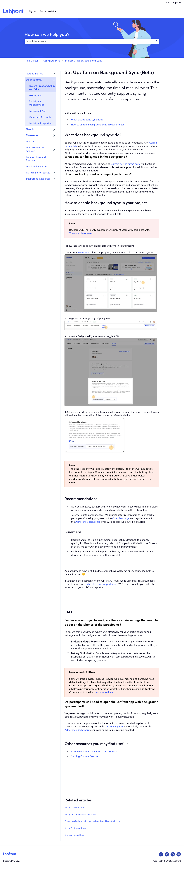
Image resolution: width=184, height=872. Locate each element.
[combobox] (89, 41)
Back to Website (48, 12)
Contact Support (173, 3)
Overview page (120, 518)
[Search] (156, 41)
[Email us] (178, 854)
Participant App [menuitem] (37, 111)
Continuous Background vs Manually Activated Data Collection (92, 821)
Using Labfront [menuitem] (34, 80)
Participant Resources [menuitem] (38, 172)
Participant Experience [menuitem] (41, 123)
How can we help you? (47, 35)
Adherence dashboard (87, 522)
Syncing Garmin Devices (84, 756)
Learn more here (104, 692)
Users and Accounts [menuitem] (40, 117)
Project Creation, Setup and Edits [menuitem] (42, 87)
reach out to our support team (100, 584)
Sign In (32, 12)
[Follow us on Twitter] (167, 854)
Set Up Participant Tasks (75, 828)
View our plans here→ (81, 233)
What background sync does (87, 119)
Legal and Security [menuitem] (36, 166)
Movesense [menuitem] (32, 135)
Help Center (31, 60)
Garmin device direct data (125, 164)
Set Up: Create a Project (75, 807)
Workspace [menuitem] (35, 95)
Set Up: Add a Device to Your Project (81, 814)
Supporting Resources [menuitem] (38, 178)
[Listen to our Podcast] (173, 854)
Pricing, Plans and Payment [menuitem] (36, 158)
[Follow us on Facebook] (161, 854)
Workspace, (83, 252)
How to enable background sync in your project (97, 124)
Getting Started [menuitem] (34, 73)
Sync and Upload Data (74, 835)
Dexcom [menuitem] (30, 141)
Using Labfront (51, 60)
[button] (54, 73)
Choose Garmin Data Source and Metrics (94, 751)
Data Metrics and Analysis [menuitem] (35, 149)
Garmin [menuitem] (30, 129)
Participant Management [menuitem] (36, 103)
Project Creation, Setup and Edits (83, 60)
